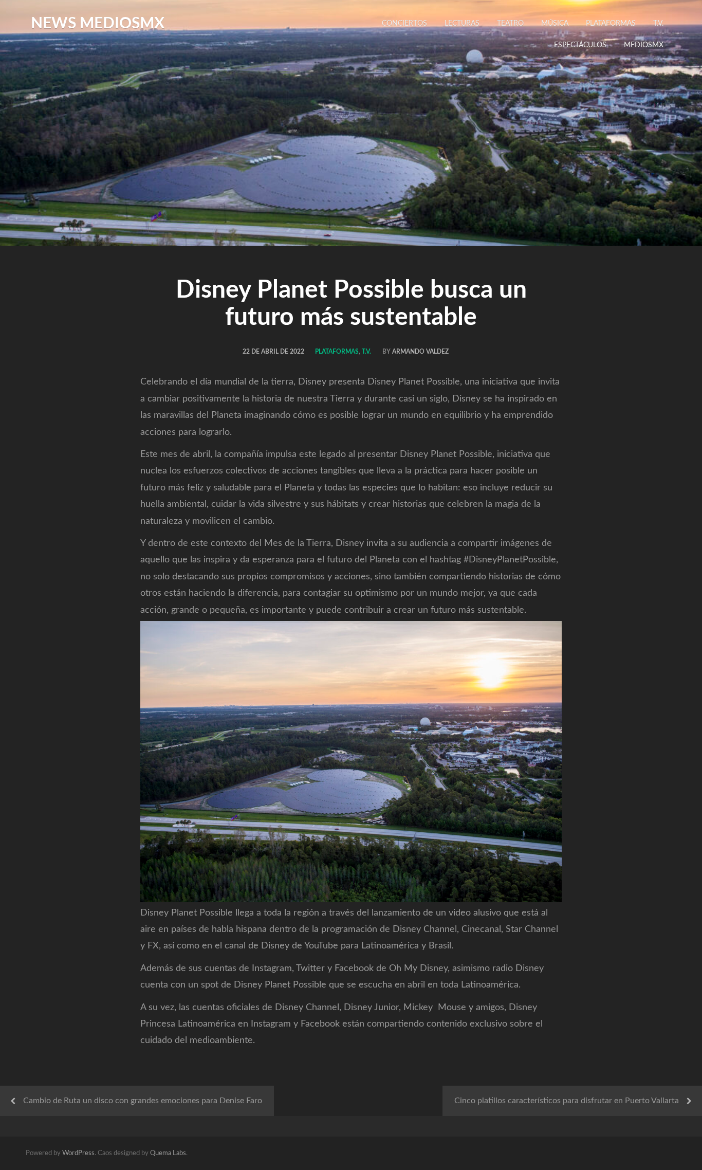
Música (554, 23)
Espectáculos (580, 45)
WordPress (78, 1153)
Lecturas (462, 23)
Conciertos (404, 23)
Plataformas (611, 23)
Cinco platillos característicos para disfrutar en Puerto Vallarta (566, 1100)
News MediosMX (97, 23)
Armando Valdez (420, 352)
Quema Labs (168, 1153)
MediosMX (643, 45)
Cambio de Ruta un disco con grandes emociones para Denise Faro (142, 1100)
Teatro (510, 23)
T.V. (658, 23)
